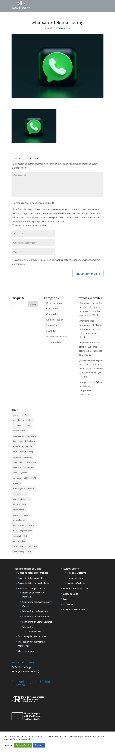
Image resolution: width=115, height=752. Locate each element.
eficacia (29, 446)
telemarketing (18, 552)
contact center (18, 436)
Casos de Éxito (70, 593)
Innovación (52, 325)
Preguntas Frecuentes (74, 609)
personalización (19, 520)
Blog (65, 599)
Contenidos (52, 314)
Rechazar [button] (39, 745)
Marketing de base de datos (32, 636)
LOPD (33, 478)
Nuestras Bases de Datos (76, 588)
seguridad (17, 536)
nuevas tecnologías (20, 515)
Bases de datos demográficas (33, 572)
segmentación (26, 530)
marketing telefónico (21, 499)
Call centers (52, 308)
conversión (31, 436)
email (15, 451)
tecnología (32, 546)
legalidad (23, 473)
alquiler (16, 415)
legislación (17, 478)
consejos (27, 425)
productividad (18, 525)
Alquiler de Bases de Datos (27, 568)
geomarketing (30, 462)
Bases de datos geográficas (32, 577)
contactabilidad (19, 431)
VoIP (29, 552)
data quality (17, 441)
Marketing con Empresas (35, 611)
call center (17, 425)
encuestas (28, 457)
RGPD (15, 530)
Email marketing (54, 319)
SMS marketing (19, 541)
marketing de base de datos (24, 488)
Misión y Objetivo (76, 572)
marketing (17, 483)
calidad (30, 420)
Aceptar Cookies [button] (23, 745)
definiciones (30, 441)
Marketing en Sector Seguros (37, 621)
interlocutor (29, 467)
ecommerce (18, 446)
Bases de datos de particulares (33, 583)
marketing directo (20, 494)
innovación (17, 467)
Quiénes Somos (71, 568)
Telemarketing (53, 341)
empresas (17, 457)
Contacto (68, 604)
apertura (25, 415)
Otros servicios (26, 650)
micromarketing (19, 504)
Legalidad (51, 330)
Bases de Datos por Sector (31, 588)
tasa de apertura (19, 546)
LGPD (26, 478)
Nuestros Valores (76, 583)
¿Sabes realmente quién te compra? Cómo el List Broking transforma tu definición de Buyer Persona (91, 368)
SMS (25, 536)
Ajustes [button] (8, 745)
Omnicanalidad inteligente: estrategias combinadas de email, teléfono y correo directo (90, 328)
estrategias (17, 462)
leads (15, 473)
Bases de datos (54, 303)
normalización (18, 510)
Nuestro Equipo (75, 577)
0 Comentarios (63, 28)
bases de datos (19, 420)
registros (30, 525)
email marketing (26, 451)
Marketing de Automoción (36, 616)
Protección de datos (56, 336)
